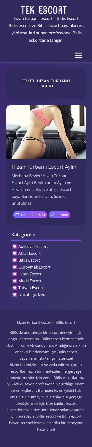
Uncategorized (31, 294)
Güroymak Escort (34, 267)
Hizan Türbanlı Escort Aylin (44, 167)
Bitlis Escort (29, 260)
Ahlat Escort (29, 253)
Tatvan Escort (31, 287)
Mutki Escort (29, 281)
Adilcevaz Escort (33, 246)
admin (63, 214)
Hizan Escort (29, 274)
